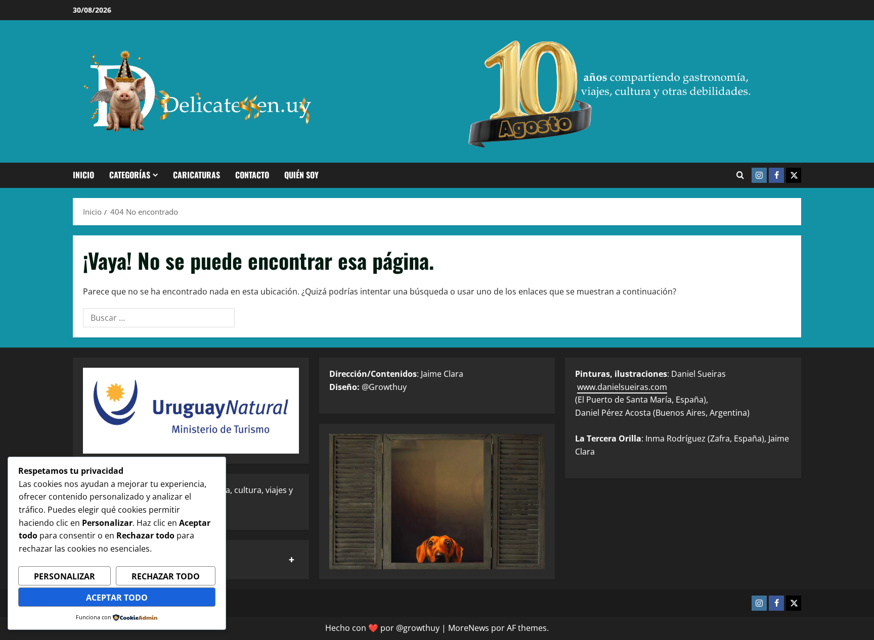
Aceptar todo (117, 597)
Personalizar (64, 576)
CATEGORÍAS (129, 175)
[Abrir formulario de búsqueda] (740, 175)
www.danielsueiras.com (622, 386)
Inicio (83, 175)
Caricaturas (196, 175)
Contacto (252, 175)
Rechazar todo (166, 576)
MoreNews (468, 627)
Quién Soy (301, 175)
